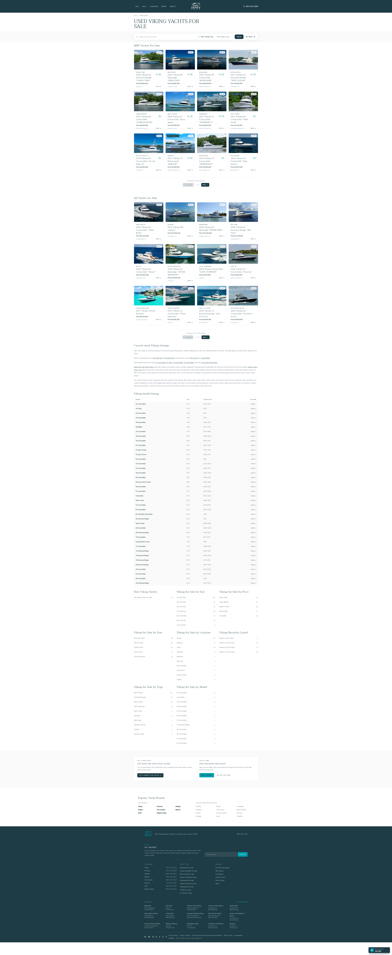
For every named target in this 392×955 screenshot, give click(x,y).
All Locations (242, 902)
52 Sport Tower (141, 454)
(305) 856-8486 (148, 917)
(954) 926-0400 (212, 910)
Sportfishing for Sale (186, 868)
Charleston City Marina (215, 923)
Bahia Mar (147, 906)
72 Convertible (140, 546)
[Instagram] (153, 937)
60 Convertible (141, 486)
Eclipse (140, 810)
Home (135, 15)
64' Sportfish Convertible (144, 514)
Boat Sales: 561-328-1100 (194, 917)
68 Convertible (141, 528)
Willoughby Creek (193, 923)
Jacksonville (234, 906)
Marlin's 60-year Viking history (144, 367)
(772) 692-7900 (170, 927)
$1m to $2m (194, 358)
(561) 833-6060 (212, 917)
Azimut (218, 806)
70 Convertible (140, 537)
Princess (160, 806)
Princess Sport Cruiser (143, 482)
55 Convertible (141, 468)
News (163, 6)
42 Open (169, 362)
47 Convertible (140, 431)
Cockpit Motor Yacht (143, 542)
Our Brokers (219, 874)
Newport (232, 923)
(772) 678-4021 (234, 920)
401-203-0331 (234, 927)
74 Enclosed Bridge (142, 555)
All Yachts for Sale (186, 893)
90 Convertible (141, 578)
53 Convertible (141, 459)
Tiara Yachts (220, 810)
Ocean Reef (170, 913)
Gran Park (169, 906)
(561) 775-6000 (148, 927)
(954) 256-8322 (148, 910)
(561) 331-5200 (171, 867)
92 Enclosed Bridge (142, 583)
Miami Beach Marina (151, 913)
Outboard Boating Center (195, 913)
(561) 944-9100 (171, 886)
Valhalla (177, 806)
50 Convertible (141, 441)
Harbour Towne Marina (215, 906)
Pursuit (198, 813)
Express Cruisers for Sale (188, 883)
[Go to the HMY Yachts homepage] (196, 6)
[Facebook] (145, 937)
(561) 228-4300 (171, 880)
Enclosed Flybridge (142, 565)
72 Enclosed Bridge (142, 551)
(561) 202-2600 (252, 6)
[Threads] (163, 937)
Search (239, 37)
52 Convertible (141, 445)
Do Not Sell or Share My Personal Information (207, 935)
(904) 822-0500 (234, 910)
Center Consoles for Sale (188, 877)
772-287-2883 (191, 927)
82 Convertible (141, 574)
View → (253, 404)
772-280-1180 (169, 910)
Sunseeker (240, 806)
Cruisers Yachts (221, 813)
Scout (218, 816)
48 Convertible (141, 436)
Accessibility (238, 935)
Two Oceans (161, 810)
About (173, 6)
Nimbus (177, 810)
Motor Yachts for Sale (187, 874)
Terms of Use (228, 935)
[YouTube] (149, 937)
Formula (239, 813)
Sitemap (171, 938)
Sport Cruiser (140, 523)
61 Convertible (140, 491)
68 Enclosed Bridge (142, 532)
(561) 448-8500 (171, 877)
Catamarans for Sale (186, 887)
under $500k (205, 358)
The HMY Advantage (222, 868)
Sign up (243, 854)
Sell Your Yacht (220, 877)
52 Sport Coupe (141, 450)
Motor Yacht (140, 500)
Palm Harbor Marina (214, 913)
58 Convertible (141, 477)
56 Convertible (141, 473)
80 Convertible (141, 569)
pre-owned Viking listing (209, 362)
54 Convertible (141, 463)
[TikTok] (159, 937)
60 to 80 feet (157, 358)
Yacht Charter (220, 880)
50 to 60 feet (169, 358)
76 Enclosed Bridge (142, 560)
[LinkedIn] (156, 937)
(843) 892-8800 (171, 874)
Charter (154, 6)
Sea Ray (198, 806)
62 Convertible (141, 505)
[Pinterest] (166, 937)
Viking (140, 806)
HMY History (219, 871)
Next (204, 185)
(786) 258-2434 (170, 917)
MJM (140, 813)
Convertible (139, 496)
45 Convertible (141, 422)
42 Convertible (161, 362)
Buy (137, 6)
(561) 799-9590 (191, 910)
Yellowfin (239, 816)
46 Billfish (139, 427)
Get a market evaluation (149, 775)
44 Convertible (189, 362)
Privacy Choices (185, 935)
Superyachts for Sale (187, 880)
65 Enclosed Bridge (142, 519)
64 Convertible (141, 509)
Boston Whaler (241, 810)
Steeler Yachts (162, 813)
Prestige (198, 816)
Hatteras (198, 810)
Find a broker (206, 775)
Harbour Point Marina (194, 906)
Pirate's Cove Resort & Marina (237, 915)
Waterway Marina (171, 923)
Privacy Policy (173, 935)
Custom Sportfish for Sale (188, 871)
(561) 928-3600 (171, 889)
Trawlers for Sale (185, 890)
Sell (145, 6)
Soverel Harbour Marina (152, 923)
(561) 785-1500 (171, 883)
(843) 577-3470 (212, 927)
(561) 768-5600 (171, 871)
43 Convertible (178, 362)
